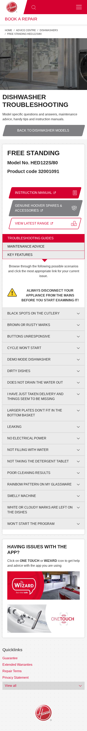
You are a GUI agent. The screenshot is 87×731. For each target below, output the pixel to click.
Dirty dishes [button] (18, 371)
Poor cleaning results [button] (28, 473)
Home (8, 30)
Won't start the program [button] (30, 523)
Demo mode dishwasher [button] (29, 359)
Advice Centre (26, 30)
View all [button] (10, 685)
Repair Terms (12, 671)
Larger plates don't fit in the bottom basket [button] (34, 413)
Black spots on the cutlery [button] (33, 313)
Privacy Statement (15, 677)
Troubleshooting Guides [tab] (30, 238)
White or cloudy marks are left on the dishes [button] (40, 510)
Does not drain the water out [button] (35, 382)
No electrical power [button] (26, 438)
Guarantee (10, 658)
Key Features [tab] (20, 254)
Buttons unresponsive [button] (28, 336)
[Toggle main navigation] (79, 7)
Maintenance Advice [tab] (26, 246)
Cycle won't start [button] (24, 348)
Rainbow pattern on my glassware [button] (39, 484)
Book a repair (21, 19)
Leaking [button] (14, 426)
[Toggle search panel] (34, 7)
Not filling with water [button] (28, 449)
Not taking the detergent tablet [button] (38, 461)
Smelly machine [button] (21, 496)
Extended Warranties (17, 664)
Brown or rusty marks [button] (28, 325)
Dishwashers (49, 30)
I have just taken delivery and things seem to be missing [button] (35, 396)
